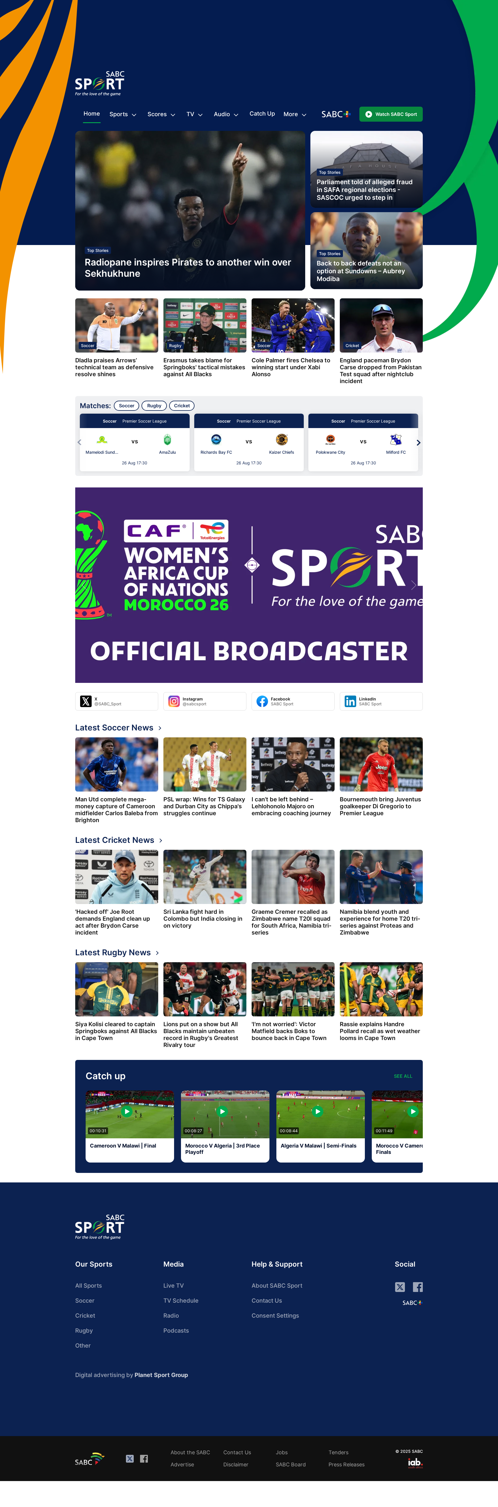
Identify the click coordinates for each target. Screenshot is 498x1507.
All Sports (88, 1285)
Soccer (87, 345)
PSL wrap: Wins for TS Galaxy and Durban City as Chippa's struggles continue (204, 806)
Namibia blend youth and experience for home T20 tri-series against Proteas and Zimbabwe (380, 922)
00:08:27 (193, 1130)
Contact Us (267, 1300)
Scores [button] (157, 114)
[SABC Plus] (413, 1303)
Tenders (338, 1452)
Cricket (352, 345)
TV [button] (190, 114)
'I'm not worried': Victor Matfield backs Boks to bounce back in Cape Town (289, 1031)
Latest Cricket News (114, 840)
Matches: (95, 406)
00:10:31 (98, 1130)
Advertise (182, 1464)
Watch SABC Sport (396, 114)
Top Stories (98, 250)
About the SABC (190, 1452)
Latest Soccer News (114, 727)
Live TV (173, 1285)
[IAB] (415, 1463)
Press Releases (347, 1464)
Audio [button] (222, 114)
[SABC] (90, 1458)
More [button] (291, 114)
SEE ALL (403, 1076)
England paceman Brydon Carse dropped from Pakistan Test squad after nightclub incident (381, 371)
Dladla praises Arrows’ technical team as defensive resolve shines (114, 367)
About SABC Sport (277, 1285)
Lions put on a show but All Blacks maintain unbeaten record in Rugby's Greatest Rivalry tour (200, 1034)
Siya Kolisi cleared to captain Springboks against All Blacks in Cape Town (116, 1031)
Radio (171, 1315)
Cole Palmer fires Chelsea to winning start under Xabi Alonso (291, 367)
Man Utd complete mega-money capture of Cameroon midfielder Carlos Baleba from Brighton (116, 810)
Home (92, 113)
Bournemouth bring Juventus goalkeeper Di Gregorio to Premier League (380, 806)
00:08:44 (289, 1130)
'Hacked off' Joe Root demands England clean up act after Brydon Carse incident (112, 922)
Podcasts (176, 1330)
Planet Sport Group (161, 1375)
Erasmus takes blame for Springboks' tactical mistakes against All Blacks (204, 367)
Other (83, 1345)
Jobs (282, 1452)
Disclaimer (235, 1464)
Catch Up (262, 113)
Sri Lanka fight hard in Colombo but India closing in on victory (202, 918)
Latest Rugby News (113, 952)
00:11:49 (384, 1130)
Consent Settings (275, 1315)
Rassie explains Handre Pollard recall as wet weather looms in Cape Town (380, 1031)
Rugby (175, 345)
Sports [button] (119, 114)
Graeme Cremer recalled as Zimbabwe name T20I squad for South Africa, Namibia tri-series (291, 922)
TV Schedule (181, 1300)
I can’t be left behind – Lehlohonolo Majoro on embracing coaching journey (291, 806)
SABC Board (291, 1464)
